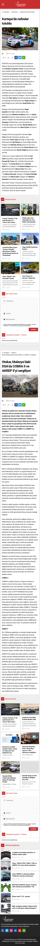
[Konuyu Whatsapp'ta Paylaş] (23, 57)
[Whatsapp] (24, 930)
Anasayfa (6, 12)
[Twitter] (7, 930)
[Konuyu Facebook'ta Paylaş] (16, 57)
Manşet (13, 353)
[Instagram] (11, 930)
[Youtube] (19, 930)
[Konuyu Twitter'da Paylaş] (20, 57)
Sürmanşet (14, 12)
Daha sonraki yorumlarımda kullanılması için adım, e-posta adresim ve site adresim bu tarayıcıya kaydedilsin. (20, 325)
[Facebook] (2, 930)
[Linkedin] (15, 930)
